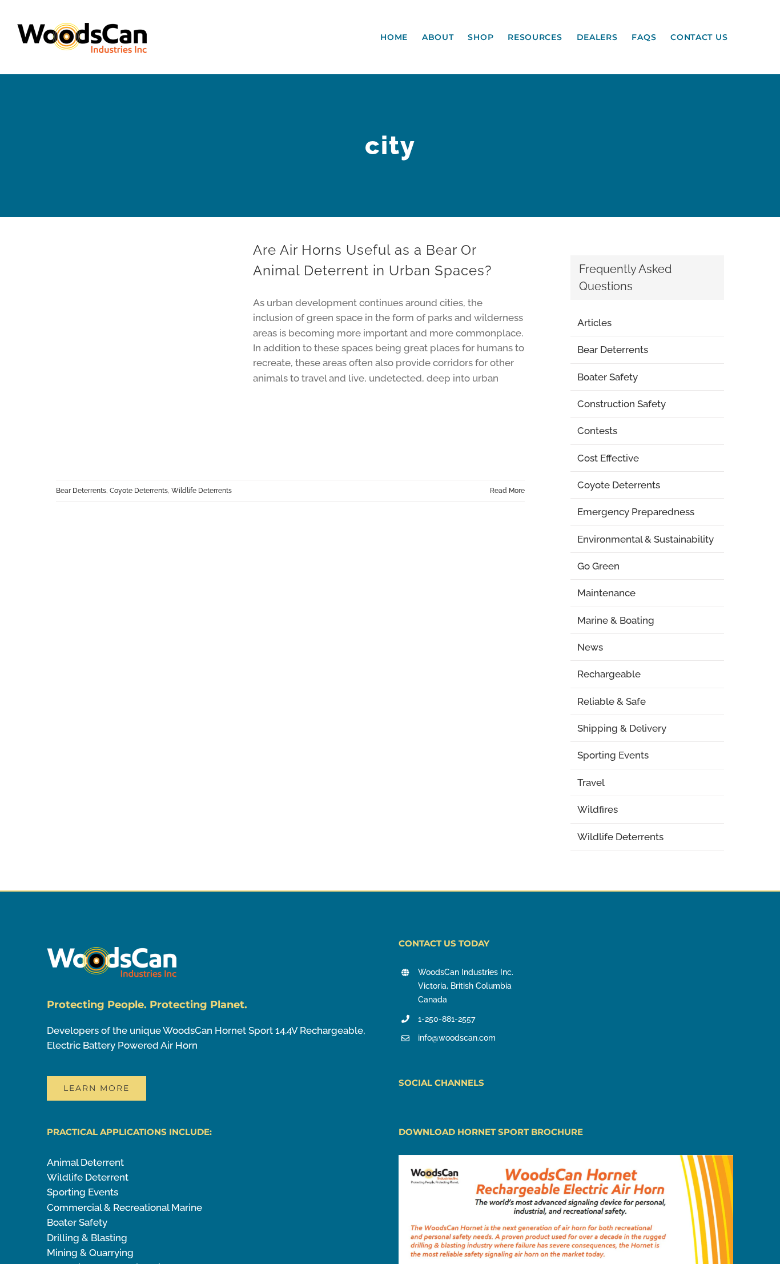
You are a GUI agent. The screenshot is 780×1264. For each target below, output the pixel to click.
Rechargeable (609, 674)
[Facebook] (419, 1112)
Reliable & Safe (611, 701)
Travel (591, 782)
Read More (507, 491)
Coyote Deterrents (139, 491)
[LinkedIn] (452, 1112)
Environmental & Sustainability (645, 539)
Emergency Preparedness (635, 511)
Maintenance (606, 593)
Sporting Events (613, 755)
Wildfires (597, 809)
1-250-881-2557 (446, 1019)
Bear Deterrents (81, 491)
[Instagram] (436, 1112)
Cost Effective (608, 458)
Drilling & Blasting (87, 1237)
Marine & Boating (615, 620)
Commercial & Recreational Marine (124, 1207)
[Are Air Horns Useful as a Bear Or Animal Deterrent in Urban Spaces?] (147, 354)
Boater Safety (607, 377)
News (590, 647)
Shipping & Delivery (621, 728)
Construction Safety (621, 404)
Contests (597, 430)
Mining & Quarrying (90, 1252)
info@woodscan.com (457, 1037)
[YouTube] (403, 1112)
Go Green (598, 566)
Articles (594, 322)
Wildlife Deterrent (87, 1177)
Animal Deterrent (85, 1162)
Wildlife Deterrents (201, 491)
